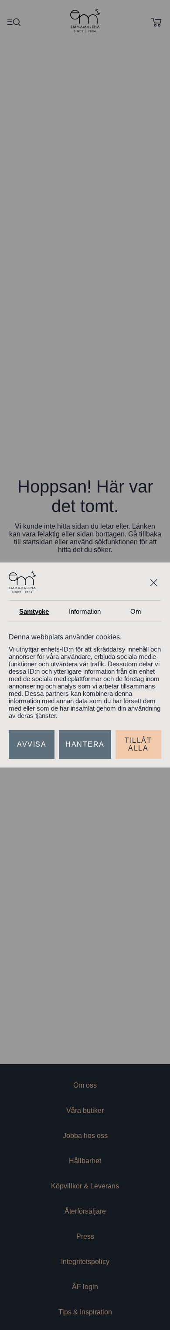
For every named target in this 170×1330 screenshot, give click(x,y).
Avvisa (31, 753)
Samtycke (34, 601)
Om (135, 601)
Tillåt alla (138, 753)
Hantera (85, 753)
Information (85, 601)
